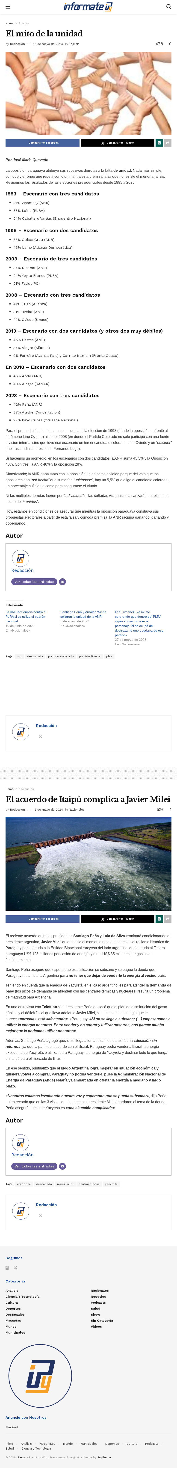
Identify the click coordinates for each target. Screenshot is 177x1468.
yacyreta (111, 1184)
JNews (21, 1457)
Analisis (24, 23)
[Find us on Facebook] (7, 1268)
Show (95, 1314)
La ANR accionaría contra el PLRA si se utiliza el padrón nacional (26, 616)
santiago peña (89, 1184)
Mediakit (12, 1427)
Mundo (11, 1326)
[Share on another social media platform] (167, 143)
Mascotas (13, 1320)
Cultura (12, 1302)
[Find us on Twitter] (15, 1268)
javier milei (65, 1184)
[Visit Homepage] (88, 7)
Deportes (13, 1308)
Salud (95, 1308)
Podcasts (98, 1302)
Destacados (15, 1314)
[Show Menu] (8, 7)
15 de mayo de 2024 (48, 44)
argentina (24, 1184)
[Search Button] (168, 7)
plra (109, 656)
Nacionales (26, 789)
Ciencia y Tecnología (22, 1296)
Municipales (15, 1332)
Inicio (9, 1443)
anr (19, 656)
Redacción (17, 44)
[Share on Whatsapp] (159, 143)
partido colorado (61, 656)
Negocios (98, 1296)
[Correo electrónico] (62, 581)
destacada (35, 656)
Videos (96, 1326)
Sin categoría (102, 1320)
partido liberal (90, 656)
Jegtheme (104, 1457)
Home (10, 23)
